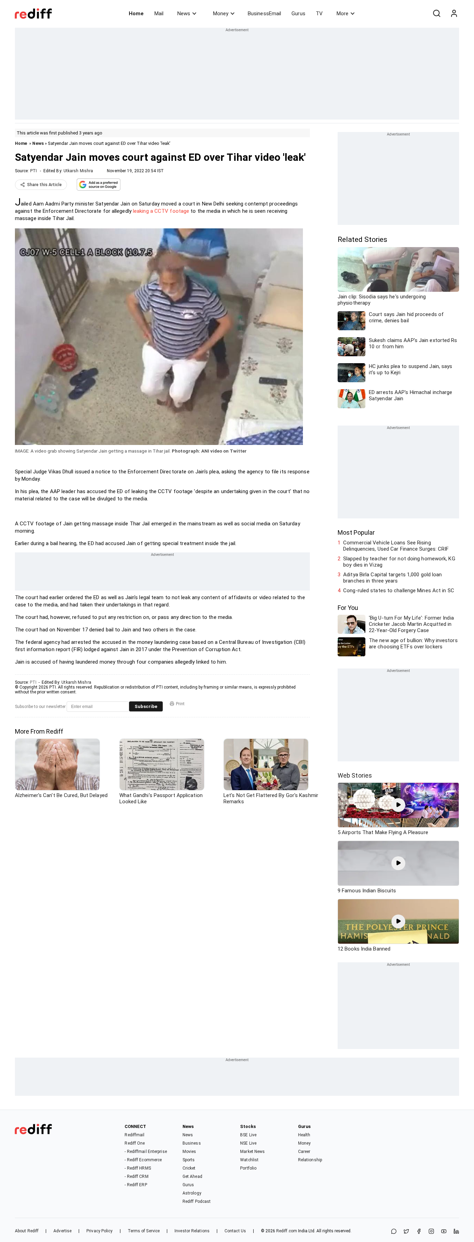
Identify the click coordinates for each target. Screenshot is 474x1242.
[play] (398, 805)
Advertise (62, 1230)
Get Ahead (192, 1176)
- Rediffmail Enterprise (146, 1151)
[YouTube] (444, 1231)
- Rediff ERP (136, 1184)
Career (304, 1151)
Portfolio (248, 1168)
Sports (189, 1159)
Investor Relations (192, 1230)
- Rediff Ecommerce (143, 1159)
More (342, 13)
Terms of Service (144, 1230)
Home (136, 13)
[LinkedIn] (456, 1231)
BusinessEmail (264, 13)
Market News (252, 1151)
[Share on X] (406, 1231)
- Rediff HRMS (138, 1168)
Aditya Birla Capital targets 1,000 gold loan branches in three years (392, 577)
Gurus (298, 13)
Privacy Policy (99, 1230)
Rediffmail (134, 1134)
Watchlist (249, 1159)
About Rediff (27, 1230)
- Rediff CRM (136, 1176)
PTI (33, 170)
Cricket (189, 1168)
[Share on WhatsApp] (394, 1231)
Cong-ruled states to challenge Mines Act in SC (398, 590)
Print (180, 703)
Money (220, 13)
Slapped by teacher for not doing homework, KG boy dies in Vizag (399, 562)
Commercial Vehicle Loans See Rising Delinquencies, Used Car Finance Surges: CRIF (396, 546)
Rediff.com (286, 1230)
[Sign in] (454, 13)
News (183, 13)
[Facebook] (419, 1231)
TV (319, 13)
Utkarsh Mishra (78, 170)
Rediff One (135, 1143)
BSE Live (248, 1134)
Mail (158, 13)
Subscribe (146, 706)
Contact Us (235, 1230)
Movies (189, 1151)
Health (304, 1134)
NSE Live (248, 1143)
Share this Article (44, 184)
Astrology (192, 1193)
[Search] (436, 13)
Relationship (310, 1159)
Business (192, 1143)
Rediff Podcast (197, 1201)
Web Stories (355, 775)
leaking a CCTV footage (161, 211)
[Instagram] (431, 1231)
